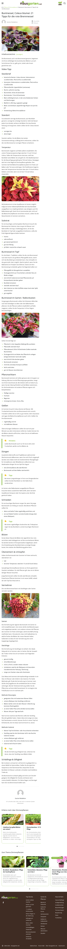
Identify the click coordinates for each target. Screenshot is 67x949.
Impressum (62, 946)
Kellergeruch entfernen (29, 919)
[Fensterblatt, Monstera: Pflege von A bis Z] (37, 862)
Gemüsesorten (45, 914)
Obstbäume (44, 923)
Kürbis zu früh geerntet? (30, 905)
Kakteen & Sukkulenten (44, 920)
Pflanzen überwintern (44, 930)
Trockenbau (58, 917)
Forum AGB (41, 946)
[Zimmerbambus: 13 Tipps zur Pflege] (36, 819)
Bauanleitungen (59, 907)
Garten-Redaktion (12, 22)
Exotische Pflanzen (43, 908)
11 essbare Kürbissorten (29, 910)
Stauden (43, 933)
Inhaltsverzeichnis (12, 54)
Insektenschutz (59, 905)
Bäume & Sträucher (43, 903)
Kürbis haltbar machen (30, 901)
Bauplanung (58, 912)
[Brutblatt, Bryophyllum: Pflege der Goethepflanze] (13, 862)
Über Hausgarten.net (51, 946)
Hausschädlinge (59, 900)
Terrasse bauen (59, 910)
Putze (56, 915)
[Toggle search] (64, 3)
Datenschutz (33, 946)
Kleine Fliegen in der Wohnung (30, 915)
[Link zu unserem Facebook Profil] (3, 902)
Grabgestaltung (59, 902)
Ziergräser (43, 916)
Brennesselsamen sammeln (31, 933)
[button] (17, 846)
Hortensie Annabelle (28, 937)
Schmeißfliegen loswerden (30, 928)
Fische (42, 911)
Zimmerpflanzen (13, 7)
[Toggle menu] (2, 3)
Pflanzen (6, 7)
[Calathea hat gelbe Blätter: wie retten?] (13, 819)
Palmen (43, 926)
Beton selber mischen (29, 924)
